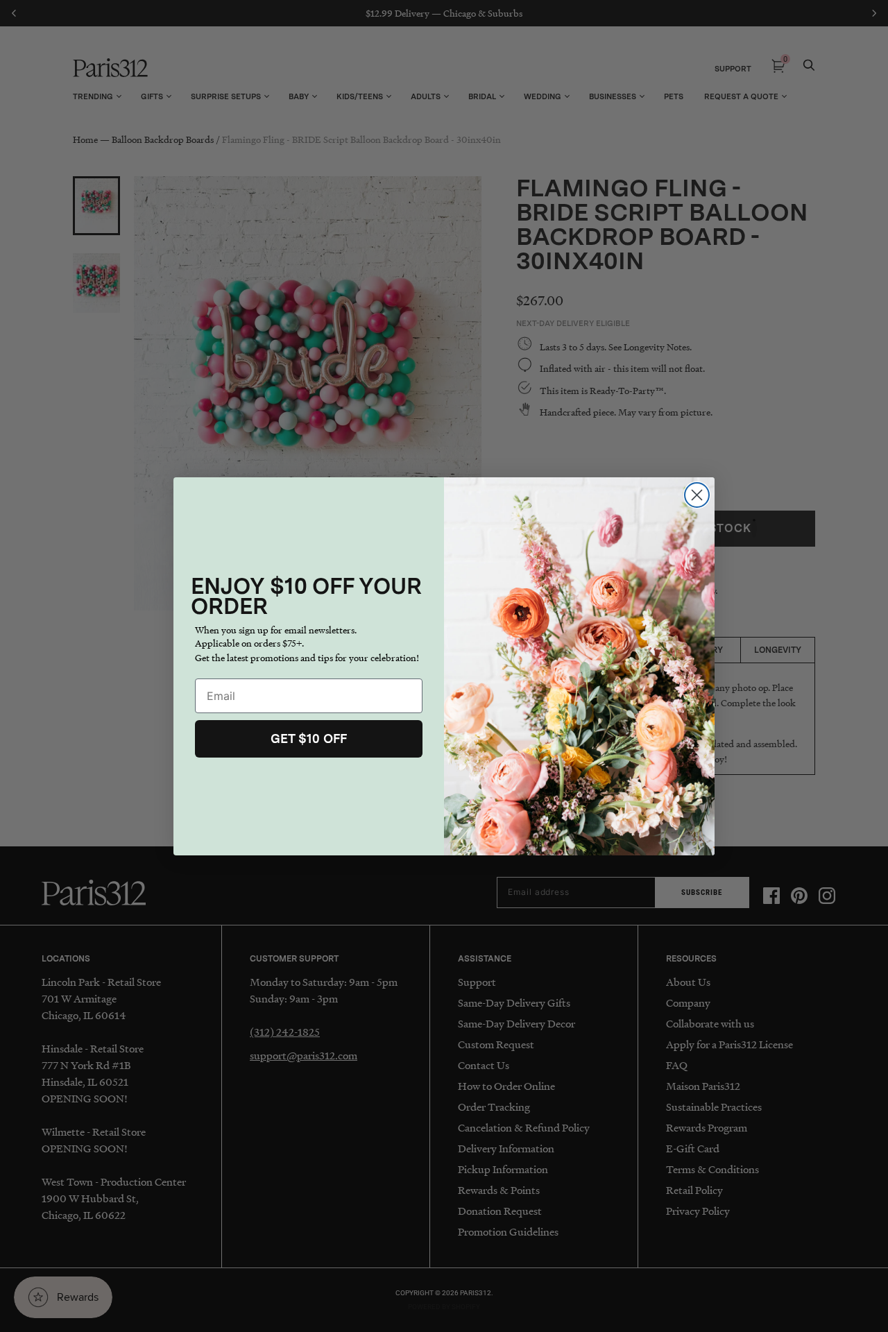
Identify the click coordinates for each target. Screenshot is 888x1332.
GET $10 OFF (309, 738)
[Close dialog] (697, 495)
